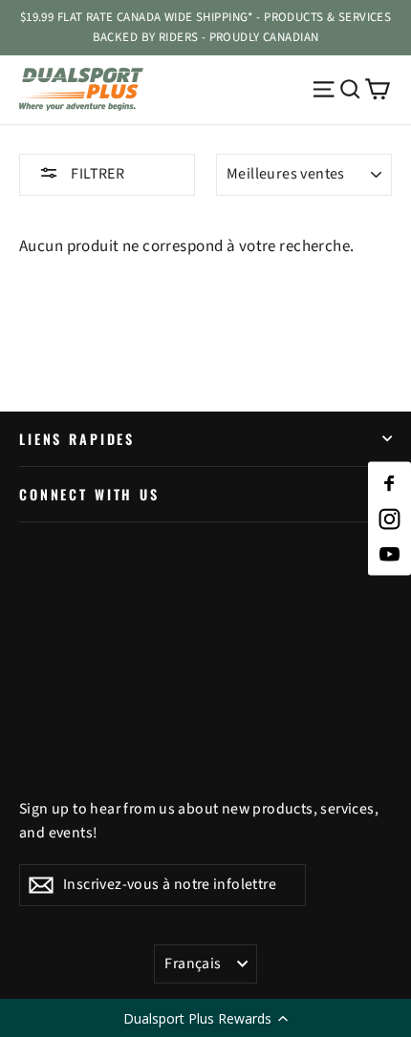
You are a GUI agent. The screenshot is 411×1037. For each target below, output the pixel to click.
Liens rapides (77, 439)
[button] (205, 1018)
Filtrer (96, 173)
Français (192, 963)
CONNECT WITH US (89, 494)
